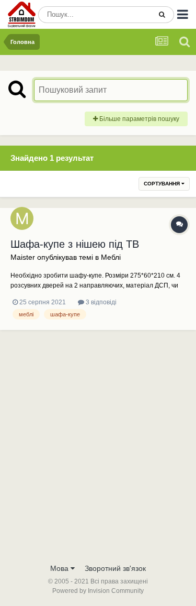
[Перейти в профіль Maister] (21, 218)
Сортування (162, 183)
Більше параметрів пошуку (138, 119)
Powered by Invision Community (98, 590)
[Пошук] (162, 15)
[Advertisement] (98, 454)
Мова (60, 568)
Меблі (111, 257)
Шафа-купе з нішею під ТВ (74, 244)
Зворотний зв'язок (115, 568)
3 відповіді (100, 302)
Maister (22, 257)
